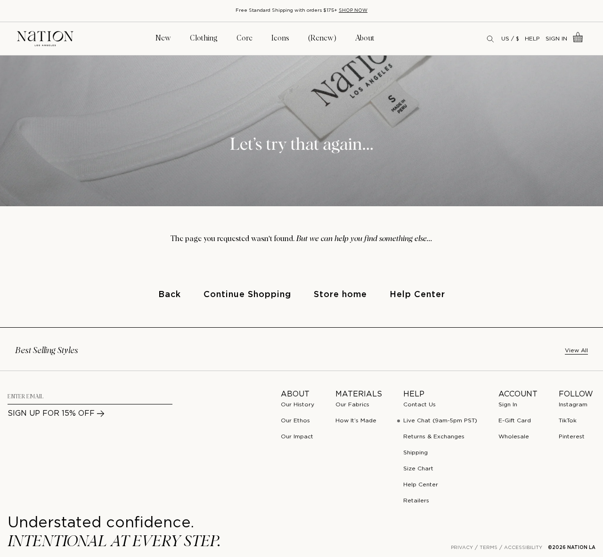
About (365, 38)
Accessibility (523, 548)
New (163, 38)
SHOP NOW (353, 10)
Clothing (204, 38)
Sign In (556, 38)
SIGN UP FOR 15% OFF (51, 413)
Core (244, 38)
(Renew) (322, 38)
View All (576, 350)
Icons (280, 38)
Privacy (462, 548)
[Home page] (45, 39)
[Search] (491, 38)
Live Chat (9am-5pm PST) (440, 420)
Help (532, 38)
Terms (488, 548)
